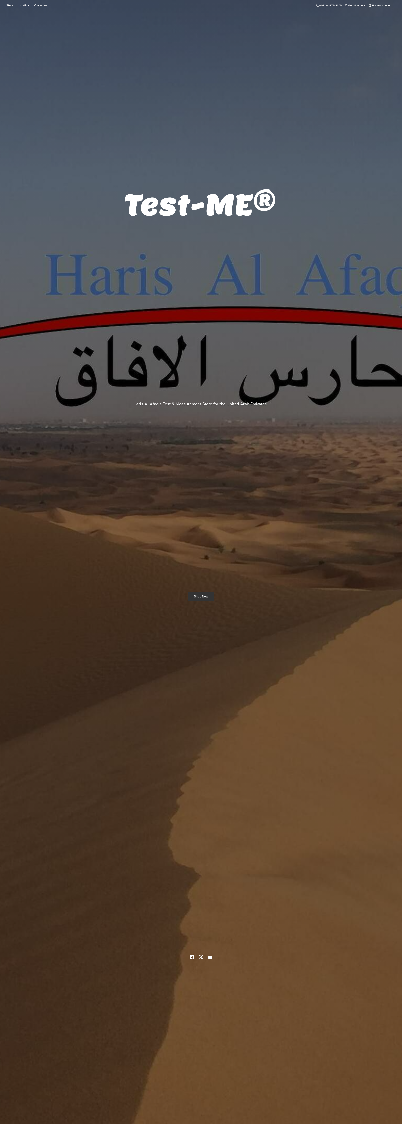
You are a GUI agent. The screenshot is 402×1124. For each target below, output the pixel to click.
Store (9, 5)
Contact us (40, 5)
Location (24, 5)
